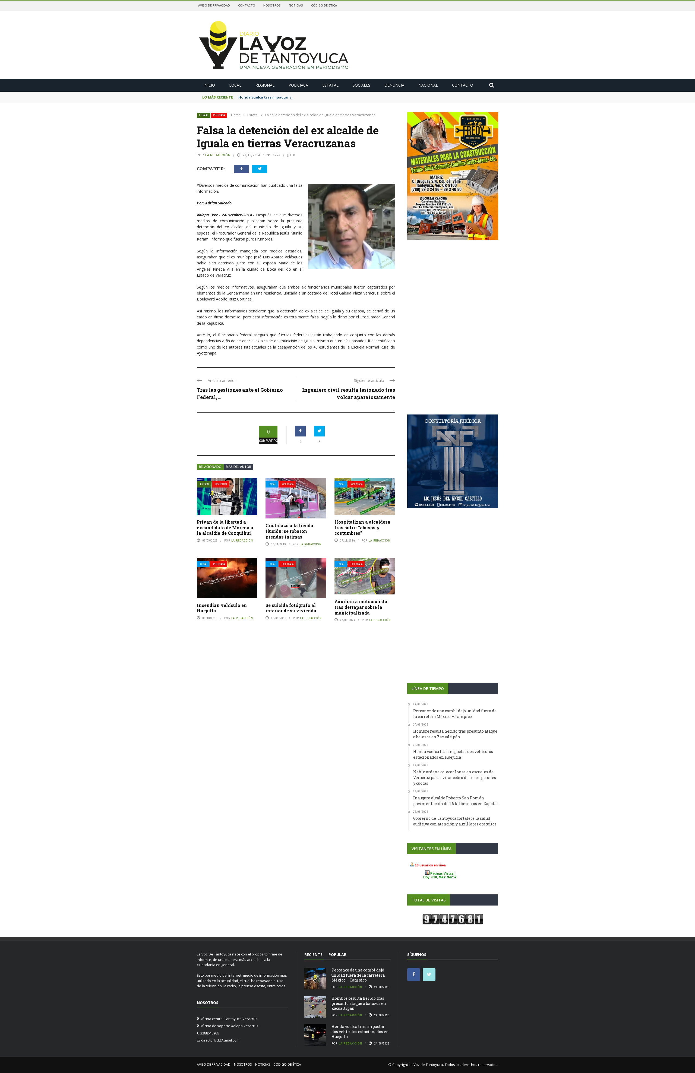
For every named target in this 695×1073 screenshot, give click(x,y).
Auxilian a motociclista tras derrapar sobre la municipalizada (360, 607)
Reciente (313, 954)
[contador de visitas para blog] (452, 918)
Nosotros (272, 5)
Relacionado (210, 466)
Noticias (296, 5)
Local (235, 85)
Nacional (428, 85)
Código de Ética (324, 5)
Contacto (246, 5)
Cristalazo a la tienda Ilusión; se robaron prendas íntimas (289, 531)
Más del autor (238, 466)
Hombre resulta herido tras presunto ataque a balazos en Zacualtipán (358, 1003)
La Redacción (217, 155)
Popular (337, 954)
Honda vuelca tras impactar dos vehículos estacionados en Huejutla (300, 97)
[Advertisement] (452, 287)
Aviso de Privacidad (214, 5)
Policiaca (298, 85)
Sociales (361, 85)
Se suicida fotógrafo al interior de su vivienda (291, 608)
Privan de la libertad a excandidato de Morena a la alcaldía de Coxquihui (225, 527)
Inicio (209, 85)
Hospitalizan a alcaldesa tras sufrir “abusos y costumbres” (362, 527)
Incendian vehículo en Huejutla (222, 608)
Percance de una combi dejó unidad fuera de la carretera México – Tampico (358, 974)
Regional (264, 85)
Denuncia (394, 85)
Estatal (330, 85)
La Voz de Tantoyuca (426, 1064)
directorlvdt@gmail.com (220, 1040)
